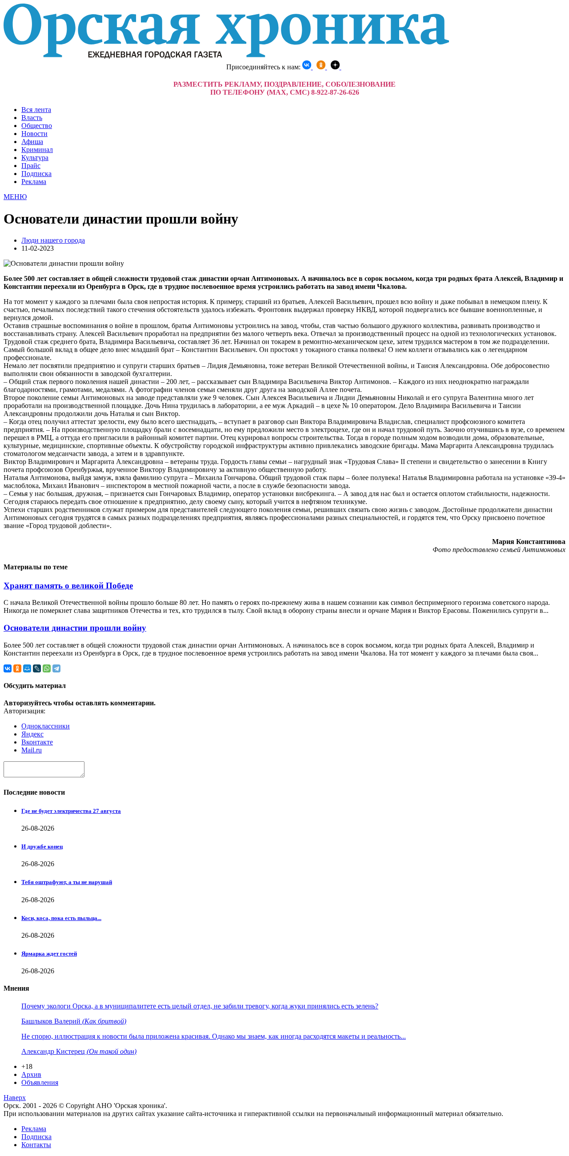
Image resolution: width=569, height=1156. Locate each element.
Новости (34, 133)
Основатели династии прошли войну (75, 627)
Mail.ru (31, 750)
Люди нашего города (53, 240)
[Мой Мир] (27, 668)
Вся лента (36, 109)
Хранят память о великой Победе (68, 585)
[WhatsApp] (47, 668)
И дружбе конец (42, 846)
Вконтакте (37, 742)
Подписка (36, 173)
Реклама (33, 181)
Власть (31, 117)
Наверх (15, 1097)
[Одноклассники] (17, 668)
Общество (36, 125)
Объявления (39, 1082)
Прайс (30, 165)
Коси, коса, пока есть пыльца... (61, 918)
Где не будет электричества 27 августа (71, 811)
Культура (34, 157)
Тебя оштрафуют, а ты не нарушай (66, 882)
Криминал (37, 149)
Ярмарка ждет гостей (49, 953)
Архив (31, 1074)
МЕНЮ (15, 196)
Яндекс (32, 734)
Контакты (36, 1144)
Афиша (32, 141)
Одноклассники (45, 726)
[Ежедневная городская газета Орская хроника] (226, 56)
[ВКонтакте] (8, 668)
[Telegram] (56, 668)
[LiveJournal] (37, 668)
